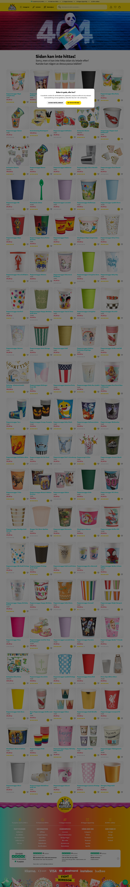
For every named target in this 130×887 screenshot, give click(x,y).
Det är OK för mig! (73, 103)
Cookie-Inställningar (55, 103)
